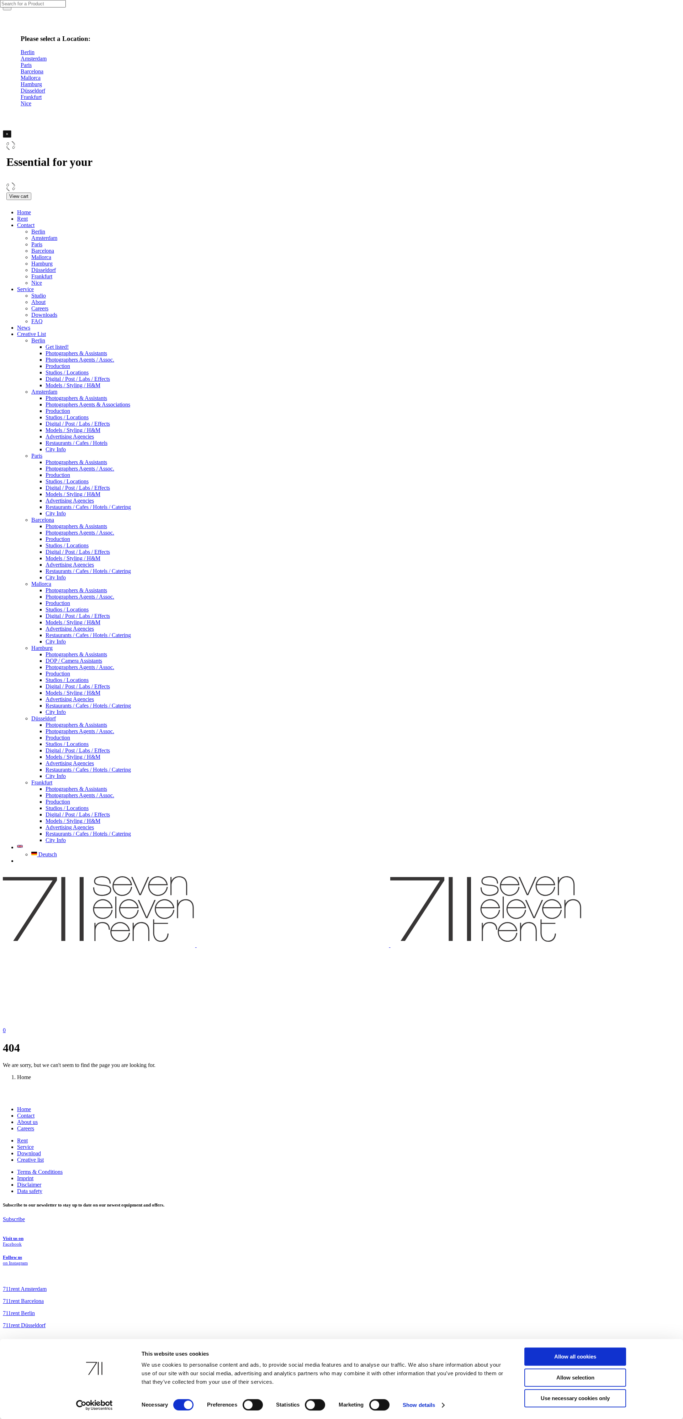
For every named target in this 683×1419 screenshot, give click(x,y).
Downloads (44, 315)
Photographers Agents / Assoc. (80, 360)
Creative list (30, 1160)
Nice (36, 283)
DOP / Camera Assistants (74, 661)
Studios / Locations (67, 372)
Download (29, 1153)
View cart (18, 196)
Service (25, 289)
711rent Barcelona (23, 1301)
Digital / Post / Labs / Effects (78, 379)
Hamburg (42, 264)
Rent (22, 219)
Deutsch (47, 854)
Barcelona (42, 251)
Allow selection (575, 1378)
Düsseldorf (43, 270)
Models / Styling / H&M (73, 385)
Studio (38, 296)
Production (58, 366)
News (23, 328)
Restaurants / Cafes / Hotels (76, 443)
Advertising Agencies (70, 436)
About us (27, 1122)
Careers (39, 308)
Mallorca (41, 257)
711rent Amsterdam (25, 1289)
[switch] (253, 1404)
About (38, 302)
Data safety (29, 1191)
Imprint (25, 1178)
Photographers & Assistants (76, 353)
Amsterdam (44, 238)
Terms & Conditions (40, 1172)
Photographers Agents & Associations (88, 404)
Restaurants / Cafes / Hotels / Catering (88, 507)
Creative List (31, 334)
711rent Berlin (19, 1313)
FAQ (37, 321)
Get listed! (57, 347)
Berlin (38, 231)
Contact (26, 225)
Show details (419, 1405)
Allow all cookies (575, 1357)
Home (24, 212)
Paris (36, 244)
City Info (56, 449)
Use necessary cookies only (575, 1398)
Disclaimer (29, 1185)
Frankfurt (41, 276)
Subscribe (14, 1219)
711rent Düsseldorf (24, 1325)
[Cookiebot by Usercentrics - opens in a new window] (94, 1405)
